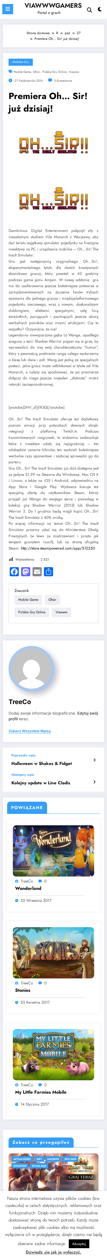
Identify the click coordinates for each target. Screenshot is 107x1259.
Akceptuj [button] (79, 1243)
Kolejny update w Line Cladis (40, 783)
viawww (74, 72)
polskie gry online (54, 72)
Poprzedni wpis (23, 755)
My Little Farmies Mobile (40, 1092)
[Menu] (7, 9)
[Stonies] (53, 952)
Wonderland (28, 888)
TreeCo (20, 701)
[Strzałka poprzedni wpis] (94, 760)
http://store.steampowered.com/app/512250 (58, 548)
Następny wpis (22, 775)
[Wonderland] (53, 850)
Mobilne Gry (21, 62)
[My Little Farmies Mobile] (53, 1054)
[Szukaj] (90, 10)
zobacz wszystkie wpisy (30, 731)
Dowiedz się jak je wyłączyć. (53, 1252)
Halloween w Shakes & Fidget (41, 764)
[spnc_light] (100, 11)
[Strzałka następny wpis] (94, 782)
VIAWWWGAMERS (53, 5)
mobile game (22, 72)
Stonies (22, 990)
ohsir (36, 72)
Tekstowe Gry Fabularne (46, 1159)
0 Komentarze (63, 81)
